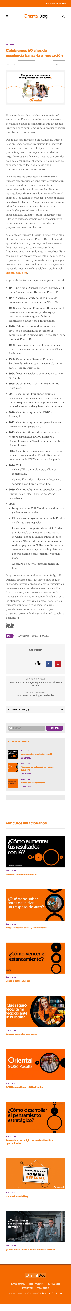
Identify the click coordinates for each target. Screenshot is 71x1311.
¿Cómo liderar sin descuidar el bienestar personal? (31, 1249)
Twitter (27, 1288)
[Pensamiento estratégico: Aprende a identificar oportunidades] (35, 1117)
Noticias (10, 44)
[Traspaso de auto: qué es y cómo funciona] (13, 767)
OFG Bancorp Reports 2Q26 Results (24, 1087)
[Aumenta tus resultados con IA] (13, 754)
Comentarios (18, 709)
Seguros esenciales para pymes (21, 1034)
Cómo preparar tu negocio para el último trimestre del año (35, 683)
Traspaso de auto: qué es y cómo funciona (37, 768)
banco (35, 636)
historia (44, 636)
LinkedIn (54, 1283)
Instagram (36, 1283)
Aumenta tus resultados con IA (36, 754)
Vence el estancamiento (33, 782)
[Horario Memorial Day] (35, 1173)
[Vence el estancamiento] (13, 783)
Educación (25, 751)
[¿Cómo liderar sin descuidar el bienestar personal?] (35, 1226)
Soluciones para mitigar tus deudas (35, 695)
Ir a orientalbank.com (56, 3)
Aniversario (23, 636)
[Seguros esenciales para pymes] (35, 1011)
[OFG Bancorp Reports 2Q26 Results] (35, 1064)
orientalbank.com (16, 272)
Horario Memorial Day (17, 1196)
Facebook (18, 1283)
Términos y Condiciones (51, 1293)
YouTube (43, 1288)
